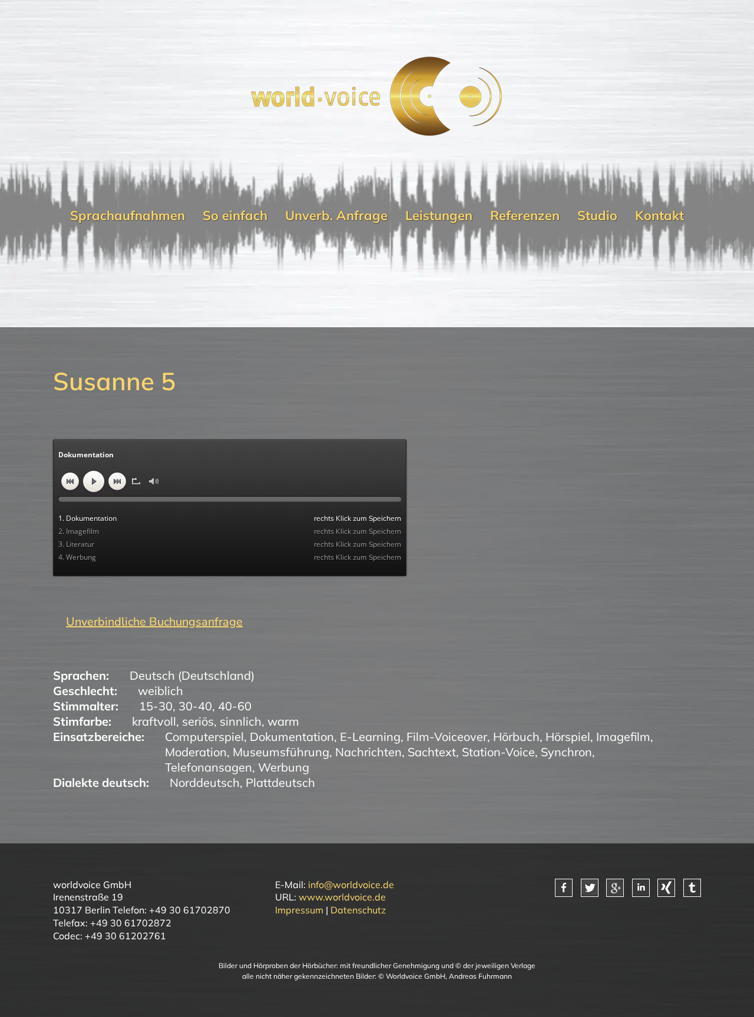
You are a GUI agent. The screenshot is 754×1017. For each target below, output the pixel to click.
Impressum (299, 910)
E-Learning (370, 736)
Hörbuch (516, 736)
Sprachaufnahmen (127, 215)
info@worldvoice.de (351, 884)
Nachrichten (368, 752)
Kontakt (659, 215)
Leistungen (438, 215)
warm (283, 721)
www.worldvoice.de (342, 897)
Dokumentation (292, 736)
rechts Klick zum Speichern (357, 518)
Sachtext (432, 752)
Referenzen (525, 215)
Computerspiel (204, 736)
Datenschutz (358, 910)
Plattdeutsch (280, 782)
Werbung (283, 767)
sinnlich (241, 721)
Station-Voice (498, 752)
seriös (198, 721)
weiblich (160, 690)
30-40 (195, 706)
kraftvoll (154, 721)
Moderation (196, 752)
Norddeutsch (205, 782)
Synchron (566, 752)
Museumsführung (281, 752)
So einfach (235, 215)
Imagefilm (623, 736)
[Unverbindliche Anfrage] (148, 622)
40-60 (235, 706)
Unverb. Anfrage (336, 215)
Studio (597, 215)
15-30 (156, 706)
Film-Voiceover (446, 736)
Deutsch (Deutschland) (192, 675)
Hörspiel (567, 736)
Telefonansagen (208, 767)
